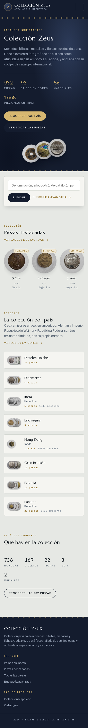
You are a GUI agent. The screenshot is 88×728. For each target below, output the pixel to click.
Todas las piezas (15, 675)
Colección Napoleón (17, 699)
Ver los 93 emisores (23, 343)
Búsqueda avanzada (52, 197)
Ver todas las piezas (27, 127)
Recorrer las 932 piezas (30, 593)
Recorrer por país (25, 116)
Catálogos (11, 705)
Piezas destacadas (17, 669)
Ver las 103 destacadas (26, 239)
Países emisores (15, 663)
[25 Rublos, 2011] (57, 148)
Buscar (19, 197)
